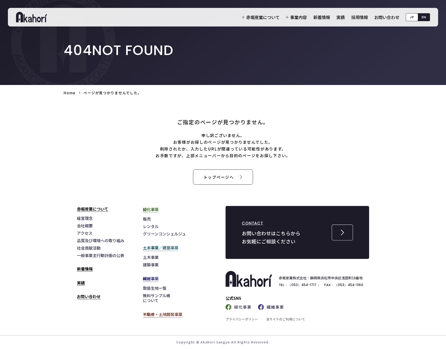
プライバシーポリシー (242, 319)
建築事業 (151, 264)
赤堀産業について (262, 17)
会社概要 (85, 225)
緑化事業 (242, 307)
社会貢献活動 (89, 248)
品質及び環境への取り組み (100, 240)
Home (69, 92)
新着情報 (321, 17)
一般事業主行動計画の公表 (100, 255)
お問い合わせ (386, 17)
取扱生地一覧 (155, 288)
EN (424, 17)
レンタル (151, 226)
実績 (340, 17)
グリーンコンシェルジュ (164, 234)
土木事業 (151, 257)
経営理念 (85, 218)
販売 (147, 219)
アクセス (84, 233)
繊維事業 (275, 307)
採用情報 (359, 17)
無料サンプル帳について (156, 298)
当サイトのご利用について (285, 319)
